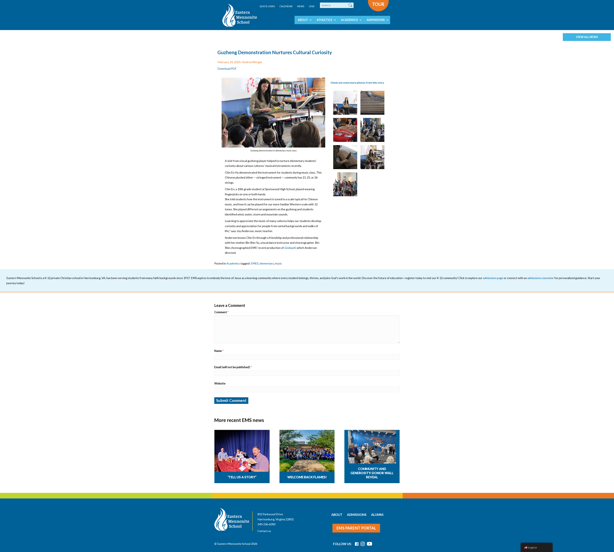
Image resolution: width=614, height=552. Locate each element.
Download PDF (227, 68)
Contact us (264, 531)
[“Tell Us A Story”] (242, 451)
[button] (310, 20)
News (300, 6)
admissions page (493, 278)
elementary (267, 263)
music (278, 263)
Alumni (377, 515)
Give (312, 6)
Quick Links (267, 6)
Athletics (324, 20)
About (303, 20)
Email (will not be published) (233, 367)
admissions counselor (540, 278)
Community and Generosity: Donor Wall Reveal (372, 473)
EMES (254, 263)
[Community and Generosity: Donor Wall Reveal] (372, 453)
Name (219, 351)
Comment (221, 312)
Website (219, 383)
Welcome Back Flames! (307, 477)
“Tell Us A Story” (242, 477)
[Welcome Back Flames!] (307, 451)
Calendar (285, 6)
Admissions (376, 20)
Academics (349, 20)
